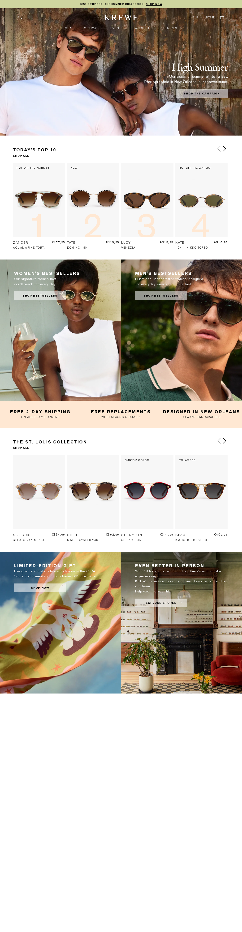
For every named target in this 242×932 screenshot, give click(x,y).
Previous (219, 148)
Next (224, 148)
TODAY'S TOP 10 (34, 149)
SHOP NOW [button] (40, 587)
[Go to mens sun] (181, 330)
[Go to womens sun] (60, 330)
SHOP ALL (21, 155)
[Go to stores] (181, 623)
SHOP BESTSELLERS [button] (40, 295)
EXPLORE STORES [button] (161, 602)
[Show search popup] (20, 17)
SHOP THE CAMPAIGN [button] (202, 93)
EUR (196, 17)
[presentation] (40, 209)
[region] (121, 4)
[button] (69, 28)
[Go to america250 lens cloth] (60, 623)
